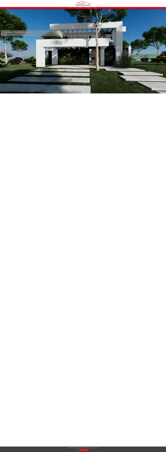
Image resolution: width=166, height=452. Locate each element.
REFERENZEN (88, 7)
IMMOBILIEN (80, 7)
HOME (71, 7)
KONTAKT (94, 7)
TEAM (75, 7)
